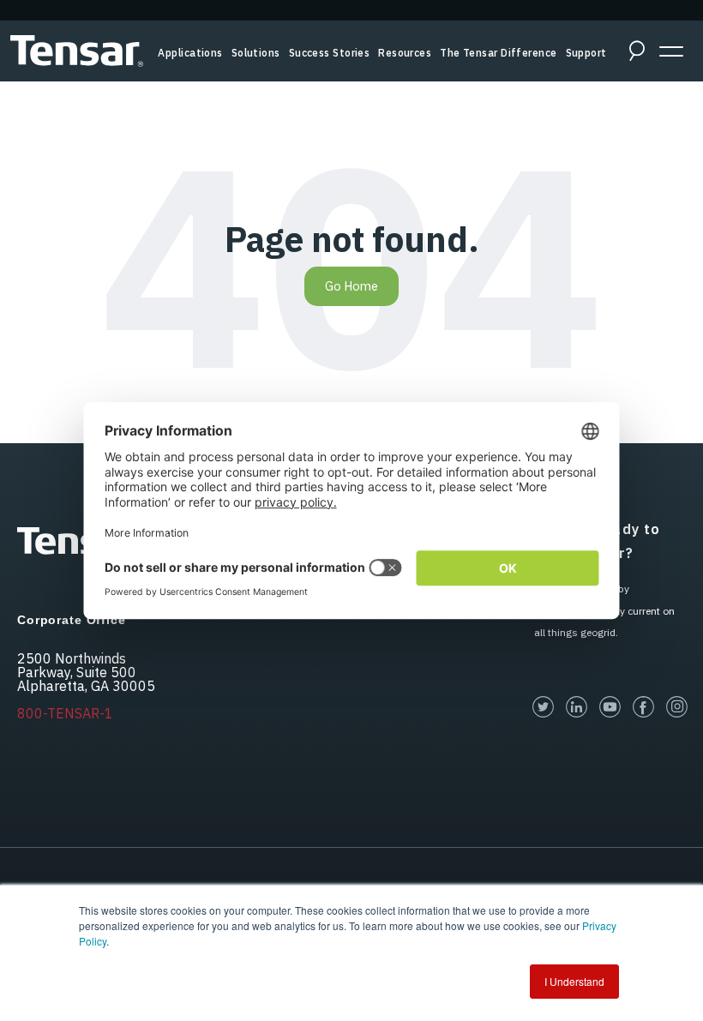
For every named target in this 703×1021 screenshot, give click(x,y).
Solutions (255, 52)
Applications (190, 52)
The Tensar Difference (498, 52)
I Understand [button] (574, 981)
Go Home (351, 286)
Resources (404, 52)
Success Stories (329, 52)
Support (586, 52)
